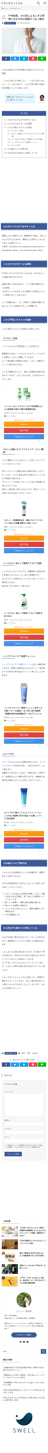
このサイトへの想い (24, 1335)
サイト (7, 1137)
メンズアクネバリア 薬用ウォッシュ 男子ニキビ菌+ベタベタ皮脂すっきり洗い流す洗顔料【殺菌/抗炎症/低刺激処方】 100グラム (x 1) (23, 711)
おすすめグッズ (10, 23)
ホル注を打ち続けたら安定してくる (22, 153)
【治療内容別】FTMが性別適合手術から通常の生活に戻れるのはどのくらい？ (24, 1369)
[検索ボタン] (38, 3)
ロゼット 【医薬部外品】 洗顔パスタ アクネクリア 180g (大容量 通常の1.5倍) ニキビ (23, 521)
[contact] (27, 1342)
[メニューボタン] (45, 3)
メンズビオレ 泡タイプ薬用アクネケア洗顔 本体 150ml (23, 614)
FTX (28, 1053)
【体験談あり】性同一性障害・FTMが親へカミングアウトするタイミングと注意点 (24, 1376)
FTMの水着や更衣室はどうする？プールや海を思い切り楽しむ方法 (24, 1391)
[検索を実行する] (43, 1351)
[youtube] (24, 1342)
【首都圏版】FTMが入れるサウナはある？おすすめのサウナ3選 (24, 1384)
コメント (9, 1091)
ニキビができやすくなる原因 (19, 124)
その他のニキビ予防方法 (17, 149)
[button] (6, 58)
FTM (23, 1053)
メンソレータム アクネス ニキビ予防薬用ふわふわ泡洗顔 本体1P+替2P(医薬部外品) (23, 407)
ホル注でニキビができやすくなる (21, 120)
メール (8, 1128)
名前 (7, 1120)
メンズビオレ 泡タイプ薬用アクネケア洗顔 (27, 139)
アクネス (5, 346)
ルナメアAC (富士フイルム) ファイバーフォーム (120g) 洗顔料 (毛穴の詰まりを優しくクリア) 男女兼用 (23, 816)
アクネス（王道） (18, 131)
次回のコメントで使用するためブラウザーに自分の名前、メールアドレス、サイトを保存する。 (25, 1146)
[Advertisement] (24, 190)
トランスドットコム (12, 3)
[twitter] (20, 1342)
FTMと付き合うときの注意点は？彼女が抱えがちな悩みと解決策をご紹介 (24, 1399)
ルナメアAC (16, 145)
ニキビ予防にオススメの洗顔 (19, 128)
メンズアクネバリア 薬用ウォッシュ (25, 142)
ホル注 (34, 1053)
